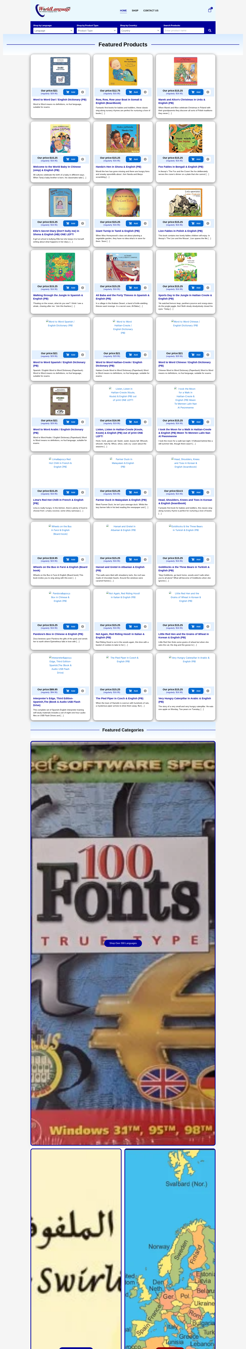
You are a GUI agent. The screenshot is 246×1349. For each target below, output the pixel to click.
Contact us (150, 10)
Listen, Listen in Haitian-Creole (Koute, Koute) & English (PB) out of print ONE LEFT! (119, 433)
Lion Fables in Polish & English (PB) (180, 231)
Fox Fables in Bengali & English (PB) (180, 166)
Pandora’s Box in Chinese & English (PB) (58, 634)
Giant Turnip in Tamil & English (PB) (118, 231)
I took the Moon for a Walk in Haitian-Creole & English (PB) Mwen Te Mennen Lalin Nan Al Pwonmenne (184, 433)
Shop (135, 10)
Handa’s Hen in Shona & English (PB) (118, 166)
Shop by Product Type (87, 25)
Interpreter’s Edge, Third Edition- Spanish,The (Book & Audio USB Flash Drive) (56, 702)
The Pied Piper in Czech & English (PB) (119, 698)
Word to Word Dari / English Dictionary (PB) (59, 99)
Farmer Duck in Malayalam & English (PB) (121, 499)
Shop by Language (42, 25)
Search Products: (172, 25)
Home (123, 10)
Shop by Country (128, 25)
